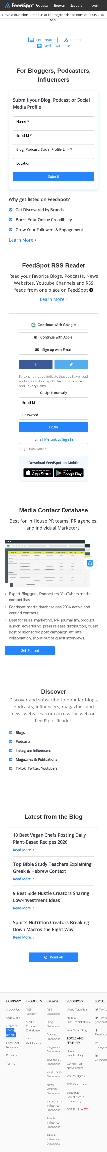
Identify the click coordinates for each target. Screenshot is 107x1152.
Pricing (25, 5)
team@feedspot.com (65, 15)
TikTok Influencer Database (54, 1139)
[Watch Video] (91, 290)
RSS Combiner (77, 1084)
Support (76, 5)
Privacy (11, 1055)
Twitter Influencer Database (54, 1122)
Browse (59, 5)
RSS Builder (78, 1109)
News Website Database (53, 1089)
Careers (11, 1030)
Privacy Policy (36, 386)
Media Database (57, 45)
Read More (22, 849)
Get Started (30, 650)
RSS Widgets (76, 1076)
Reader (76, 39)
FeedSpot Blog (77, 1030)
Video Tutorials (77, 1009)
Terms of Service (69, 381)
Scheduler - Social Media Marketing (75, 1097)
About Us (13, 1009)
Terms (10, 1063)
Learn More (22, 240)
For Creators (46, 39)
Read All (56, 957)
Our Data (13, 1017)
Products (42, 5)
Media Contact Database (33, 1026)
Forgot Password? (32, 448)
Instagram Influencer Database (54, 1105)
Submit (53, 176)
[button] (38, 472)
